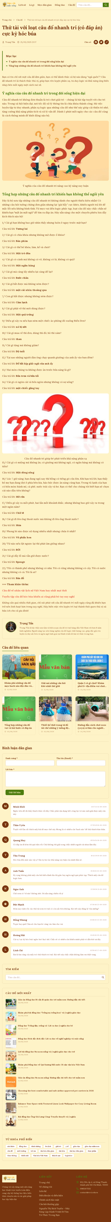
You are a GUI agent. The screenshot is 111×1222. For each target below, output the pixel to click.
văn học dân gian (76, 1151)
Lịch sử (22, 5)
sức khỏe (10, 1146)
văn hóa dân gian (47, 1151)
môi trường (21, 1151)
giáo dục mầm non (92, 1146)
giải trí (58, 1146)
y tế (67, 1146)
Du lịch (48, 1146)
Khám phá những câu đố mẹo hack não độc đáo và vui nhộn (18, 686)
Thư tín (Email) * (65, 758)
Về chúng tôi (45, 1186)
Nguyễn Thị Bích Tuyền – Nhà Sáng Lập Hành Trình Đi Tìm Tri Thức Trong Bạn (54, 1211)
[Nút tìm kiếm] (106, 5)
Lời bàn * (10, 769)
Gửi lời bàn (15, 792)
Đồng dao (60, 5)
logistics (68, 1156)
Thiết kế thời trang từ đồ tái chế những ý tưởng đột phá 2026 (55, 728)
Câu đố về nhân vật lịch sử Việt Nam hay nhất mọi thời (34, 590)
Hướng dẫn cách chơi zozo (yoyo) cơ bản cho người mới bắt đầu (92, 728)
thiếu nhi (25, 1156)
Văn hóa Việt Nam (40, 1156)
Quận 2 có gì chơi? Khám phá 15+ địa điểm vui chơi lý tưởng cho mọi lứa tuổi (91, 686)
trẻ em (33, 1151)
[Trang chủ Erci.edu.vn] (9, 5)
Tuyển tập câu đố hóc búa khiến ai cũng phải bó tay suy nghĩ (38, 596)
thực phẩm (92, 1151)
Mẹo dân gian (44, 5)
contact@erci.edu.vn (89, 1192)
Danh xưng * (12, 758)
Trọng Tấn (10, 42)
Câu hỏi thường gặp (49, 1204)
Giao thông (12, 1156)
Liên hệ (43, 1191)
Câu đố (71, 5)
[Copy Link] (107, 42)
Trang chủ (7, 20)
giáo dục (76, 1146)
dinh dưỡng (36, 1146)
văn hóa (62, 1151)
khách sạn (56, 1156)
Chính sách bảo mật (49, 1199)
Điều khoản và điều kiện (51, 1195)
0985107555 (85, 1188)
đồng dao (23, 1146)
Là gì (31, 5)
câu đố (10, 1151)
